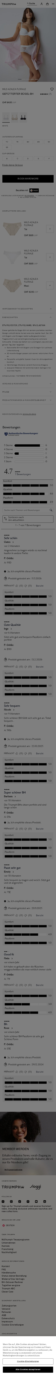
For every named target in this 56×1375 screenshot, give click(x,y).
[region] (28, 1355)
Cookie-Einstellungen (28, 1361)
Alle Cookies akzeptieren (28, 1370)
